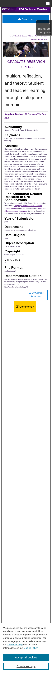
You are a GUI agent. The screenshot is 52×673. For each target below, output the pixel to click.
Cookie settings (15, 644)
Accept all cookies (26, 657)
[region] (26, 648)
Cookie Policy (31, 648)
